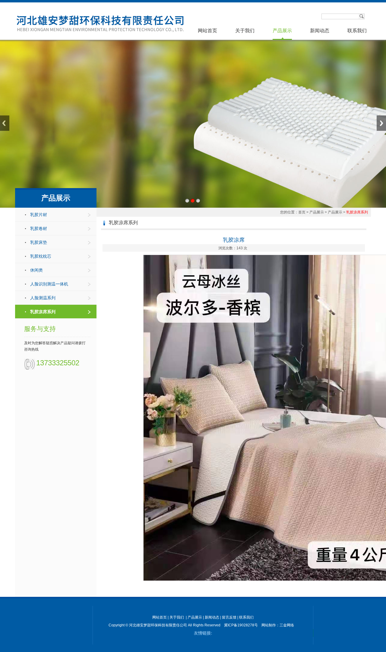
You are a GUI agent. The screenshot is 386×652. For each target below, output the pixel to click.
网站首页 (207, 30)
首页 (301, 212)
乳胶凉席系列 (42, 311)
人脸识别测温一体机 (49, 284)
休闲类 (36, 270)
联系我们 (357, 30)
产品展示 (282, 30)
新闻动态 (319, 30)
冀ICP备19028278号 (241, 625)
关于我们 (245, 30)
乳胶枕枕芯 (40, 256)
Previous (4, 123)
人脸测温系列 (42, 297)
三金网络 (287, 625)
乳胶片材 (38, 214)
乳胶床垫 (38, 242)
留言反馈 (229, 617)
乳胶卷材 (38, 228)
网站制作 (268, 625)
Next (381, 123)
